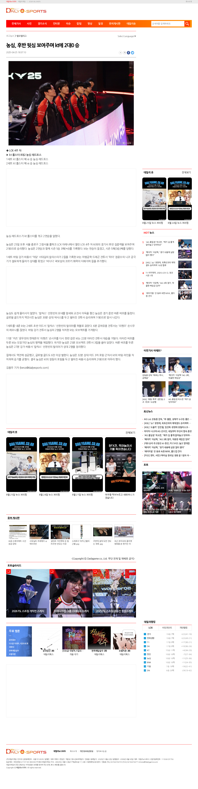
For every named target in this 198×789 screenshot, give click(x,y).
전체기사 (16, 23)
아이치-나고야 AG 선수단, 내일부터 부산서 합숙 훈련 (168, 431)
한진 (147, 654)
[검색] (187, 24)
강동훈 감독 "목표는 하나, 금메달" (153, 376)
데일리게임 (22, 1)
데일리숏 (131, 23)
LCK (151, 628)
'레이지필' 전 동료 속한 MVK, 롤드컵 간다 (160, 294)
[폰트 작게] (120, 52)
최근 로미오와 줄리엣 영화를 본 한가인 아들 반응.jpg (123, 542)
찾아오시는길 (101, 751)
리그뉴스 (10, 36)
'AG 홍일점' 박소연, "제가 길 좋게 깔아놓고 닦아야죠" (160, 243)
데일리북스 (49, 654)
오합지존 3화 (124, 651)
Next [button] (133, 593)
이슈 (68, 23)
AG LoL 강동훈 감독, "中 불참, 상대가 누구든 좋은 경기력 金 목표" (168, 419)
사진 (29, 23)
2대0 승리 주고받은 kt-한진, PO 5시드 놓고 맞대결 (166, 443)
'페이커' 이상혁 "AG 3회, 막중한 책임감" (178, 376)
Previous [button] (9, 593)
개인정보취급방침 (86, 751)
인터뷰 (56, 23)
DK (147, 646)
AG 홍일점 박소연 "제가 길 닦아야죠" (179, 400)
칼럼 (79, 23)
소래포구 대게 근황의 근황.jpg (80, 542)
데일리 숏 (12, 432)
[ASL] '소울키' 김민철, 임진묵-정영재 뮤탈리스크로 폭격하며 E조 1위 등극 (168, 427)
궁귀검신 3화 (48, 651)
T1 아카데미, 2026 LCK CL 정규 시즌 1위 (159, 274)
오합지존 (12, 654)
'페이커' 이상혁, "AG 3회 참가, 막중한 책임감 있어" (160, 284)
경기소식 (42, 23)
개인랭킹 (183, 628)
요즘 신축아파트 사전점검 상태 (17, 542)
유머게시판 (115, 23)
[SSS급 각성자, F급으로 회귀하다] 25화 (73, 651)
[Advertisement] (46, 197)
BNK (147, 662)
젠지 (147, 634)
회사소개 (189, 1)
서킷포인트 (167, 628)
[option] (28, 593)
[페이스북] (128, 52)
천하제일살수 (14, 651)
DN (147, 670)
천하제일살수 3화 (99, 651)
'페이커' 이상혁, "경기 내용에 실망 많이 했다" (160, 253)
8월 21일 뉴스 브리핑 (82, 494)
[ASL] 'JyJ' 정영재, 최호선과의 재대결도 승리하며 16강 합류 (160, 264)
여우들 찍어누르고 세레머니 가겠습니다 (119, 496)
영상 (90, 23)
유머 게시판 (14, 518)
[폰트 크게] (124, 52)
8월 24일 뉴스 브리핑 (49, 494)
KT (146, 650)
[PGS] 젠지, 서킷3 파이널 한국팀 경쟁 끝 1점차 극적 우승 (168, 455)
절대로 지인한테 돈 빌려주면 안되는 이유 (60, 542)
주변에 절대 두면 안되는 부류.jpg (102, 542)
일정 (100, 23)
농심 (147, 658)
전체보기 (130, 432)
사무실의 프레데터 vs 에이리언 (38, 542)
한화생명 (149, 638)
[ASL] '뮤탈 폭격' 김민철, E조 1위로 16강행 (153, 400)
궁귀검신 (12, 640)
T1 (146, 642)
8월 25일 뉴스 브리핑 (16, 494)
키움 (147, 666)
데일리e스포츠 (11, 1)
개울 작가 (74, 654)
